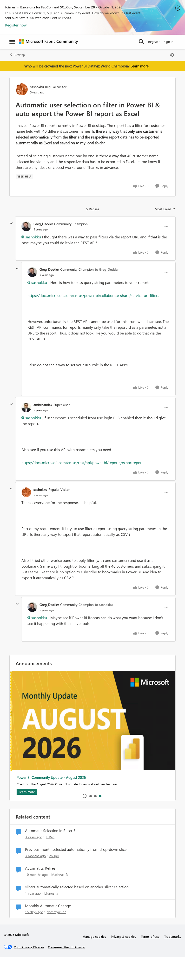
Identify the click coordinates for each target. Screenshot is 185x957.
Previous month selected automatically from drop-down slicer (76, 849)
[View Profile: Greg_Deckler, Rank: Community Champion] (26, 226)
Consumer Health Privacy (66, 947)
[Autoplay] (84, 795)
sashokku (37, 87)
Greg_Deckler (43, 224)
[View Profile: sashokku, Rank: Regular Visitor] (22, 89)
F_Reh (50, 837)
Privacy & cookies (123, 936)
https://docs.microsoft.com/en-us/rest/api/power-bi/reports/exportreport (82, 462)
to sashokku (104, 604)
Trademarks (172, 936)
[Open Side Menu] (12, 41)
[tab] (90, 795)
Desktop (19, 55)
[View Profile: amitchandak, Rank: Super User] (26, 407)
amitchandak (42, 404)
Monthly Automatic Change (48, 905)
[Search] (141, 42)
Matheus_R (59, 874)
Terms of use (150, 936)
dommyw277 (56, 912)
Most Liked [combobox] (165, 209)
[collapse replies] (11, 223)
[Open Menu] (172, 55)
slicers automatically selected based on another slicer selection (77, 887)
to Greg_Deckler (107, 269)
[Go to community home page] (48, 41)
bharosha (51, 893)
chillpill (54, 855)
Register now (16, 24)
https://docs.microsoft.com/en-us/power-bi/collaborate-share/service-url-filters (93, 295)
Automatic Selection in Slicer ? (50, 830)
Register (154, 41)
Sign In (168, 41)
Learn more (140, 66)
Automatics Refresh (41, 868)
